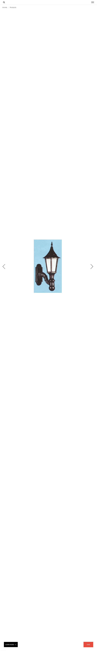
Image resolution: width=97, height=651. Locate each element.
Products (13, 7)
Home (4, 7)
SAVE (88, 644)
